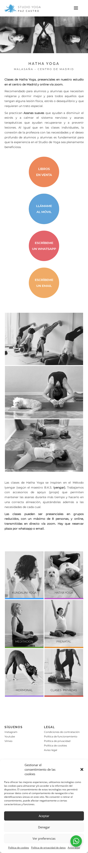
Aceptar (44, 816)
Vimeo (8, 741)
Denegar (44, 827)
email (40, 528)
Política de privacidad (57, 741)
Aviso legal (74, 847)
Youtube (10, 736)
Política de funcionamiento (60, 736)
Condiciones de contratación (62, 731)
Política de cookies (18, 847)
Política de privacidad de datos (48, 847)
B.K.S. (54, 487)
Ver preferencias (44, 838)
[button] (82, 769)
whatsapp (25, 528)
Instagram (11, 731)
